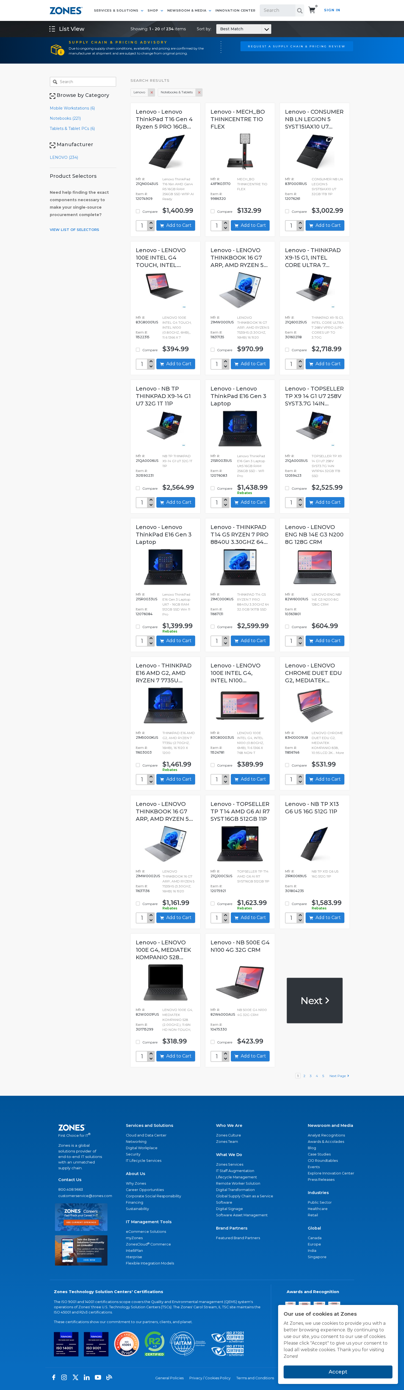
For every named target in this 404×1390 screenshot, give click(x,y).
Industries (318, 1192)
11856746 (292, 752)
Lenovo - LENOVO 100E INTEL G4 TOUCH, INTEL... (161, 257)
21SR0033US (146, 599)
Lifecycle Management (236, 1177)
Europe (314, 1244)
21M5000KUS (147, 737)
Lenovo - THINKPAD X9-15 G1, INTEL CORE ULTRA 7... (313, 257)
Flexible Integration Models (150, 1263)
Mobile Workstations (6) (72, 108)
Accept (338, 1372)
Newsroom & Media (187, 10)
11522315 (143, 337)
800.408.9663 (70, 1189)
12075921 (218, 891)
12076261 (292, 199)
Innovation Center (235, 10)
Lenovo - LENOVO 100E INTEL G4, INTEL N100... (236, 673)
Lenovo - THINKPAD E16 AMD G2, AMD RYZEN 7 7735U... (164, 673)
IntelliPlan (134, 1251)
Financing (134, 1202)
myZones (134, 1238)
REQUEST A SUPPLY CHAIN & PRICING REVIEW (296, 46)
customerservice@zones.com (81, 1196)
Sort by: (220, 28)
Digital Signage (229, 1209)
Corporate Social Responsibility (153, 1196)
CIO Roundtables (323, 1161)
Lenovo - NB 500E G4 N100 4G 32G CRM (240, 946)
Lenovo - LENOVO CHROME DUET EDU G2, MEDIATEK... (313, 673)
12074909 (144, 199)
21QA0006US (147, 461)
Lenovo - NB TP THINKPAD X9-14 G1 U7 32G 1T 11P (163, 396)
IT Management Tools (148, 1221)
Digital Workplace (141, 1148)
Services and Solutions (149, 1125)
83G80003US (222, 737)
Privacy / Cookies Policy (210, 1378)
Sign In (332, 10)
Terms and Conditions (255, 1378)
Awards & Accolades (326, 1142)
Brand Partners (231, 1228)
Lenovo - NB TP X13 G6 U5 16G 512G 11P (312, 808)
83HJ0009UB (296, 737)
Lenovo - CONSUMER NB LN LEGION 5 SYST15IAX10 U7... (314, 119)
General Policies (169, 1378)
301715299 (144, 1029)
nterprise (134, 1257)
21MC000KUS (222, 599)
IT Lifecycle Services (143, 1161)
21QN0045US (147, 184)
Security (133, 1154)
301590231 (145, 475)
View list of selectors (74, 229)
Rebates (244, 493)
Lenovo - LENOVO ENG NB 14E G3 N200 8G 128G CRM (314, 534)
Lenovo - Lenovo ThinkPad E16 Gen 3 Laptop (238, 396)
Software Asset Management (242, 1215)
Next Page (338, 1076)
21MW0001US (222, 322)
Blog (312, 1148)
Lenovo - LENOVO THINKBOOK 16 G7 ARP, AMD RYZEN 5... (239, 257)
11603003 (144, 752)
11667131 (217, 614)
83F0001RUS (296, 184)
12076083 (219, 475)
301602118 (293, 337)
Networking (136, 1142)
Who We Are (229, 1125)
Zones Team (227, 1142)
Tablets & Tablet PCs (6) (72, 128)
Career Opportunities (145, 1190)
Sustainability (137, 1209)
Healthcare (318, 1209)
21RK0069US (295, 876)
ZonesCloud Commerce (148, 1244)
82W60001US (296, 599)
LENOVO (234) (64, 157)
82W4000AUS (223, 1014)
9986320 (218, 199)
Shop (153, 10)
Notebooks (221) (65, 118)
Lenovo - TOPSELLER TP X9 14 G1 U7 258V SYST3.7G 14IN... (314, 396)
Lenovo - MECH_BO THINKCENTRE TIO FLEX (238, 119)
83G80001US (147, 322)
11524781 (217, 752)
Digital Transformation (235, 1190)
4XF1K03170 (221, 184)
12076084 (144, 614)
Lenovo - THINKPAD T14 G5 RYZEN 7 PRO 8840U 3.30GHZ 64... (240, 534)
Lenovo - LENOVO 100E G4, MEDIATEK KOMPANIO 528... (163, 950)
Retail (313, 1215)
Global (314, 1228)
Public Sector (320, 1202)
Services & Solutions (117, 10)
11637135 (217, 337)
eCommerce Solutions (146, 1232)
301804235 (294, 891)
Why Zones (136, 1183)
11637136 (143, 891)
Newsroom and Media (330, 1125)
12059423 (293, 475)
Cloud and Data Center (146, 1135)
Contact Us (69, 1179)
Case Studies (319, 1154)
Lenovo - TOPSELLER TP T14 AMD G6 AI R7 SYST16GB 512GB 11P (240, 811)
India (312, 1251)
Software (224, 1202)
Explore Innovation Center (331, 1173)
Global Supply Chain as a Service (244, 1196)
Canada (315, 1238)
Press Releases (321, 1180)
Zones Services (229, 1164)
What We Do (229, 1154)
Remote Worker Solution (238, 1183)
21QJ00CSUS (221, 876)
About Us (135, 1173)
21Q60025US (296, 322)
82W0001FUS (147, 1014)
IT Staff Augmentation (235, 1171)
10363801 (293, 614)
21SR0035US (221, 461)
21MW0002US (148, 876)
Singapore (317, 1257)
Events (314, 1167)
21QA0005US (296, 461)
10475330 (219, 1029)
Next (312, 1000)
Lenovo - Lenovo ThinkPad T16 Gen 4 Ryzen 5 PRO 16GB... (164, 119)
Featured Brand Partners (238, 1238)
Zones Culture (228, 1135)
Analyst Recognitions (326, 1135)
